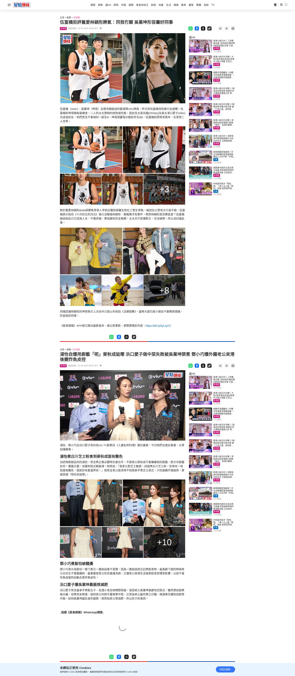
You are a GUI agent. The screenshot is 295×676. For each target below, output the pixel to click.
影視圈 (76, 17)
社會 (216, 159)
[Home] (22, 4)
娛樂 (69, 17)
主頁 (62, 17)
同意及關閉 (225, 669)
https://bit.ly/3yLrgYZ (158, 325)
